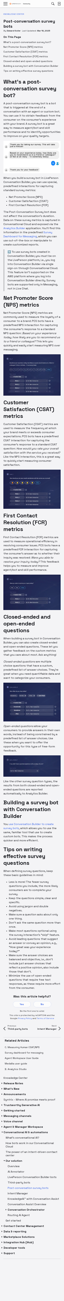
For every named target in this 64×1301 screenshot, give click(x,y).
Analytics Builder (14, 228)
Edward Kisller (14, 30)
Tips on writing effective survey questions (28, 70)
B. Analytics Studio (16, 1069)
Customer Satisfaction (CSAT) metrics (25, 51)
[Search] (53, 3)
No (42, 1004)
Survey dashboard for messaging (24, 1052)
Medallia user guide (16, 1063)
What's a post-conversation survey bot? (27, 42)
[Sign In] (59, 3)
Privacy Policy (25, 1018)
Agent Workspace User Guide (22, 1058)
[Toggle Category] (2, 1083)
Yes (22, 1004)
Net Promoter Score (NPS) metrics (23, 46)
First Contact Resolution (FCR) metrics (25, 56)
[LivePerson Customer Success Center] (20, 4)
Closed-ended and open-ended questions (28, 61)
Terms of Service (45, 1018)
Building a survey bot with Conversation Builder (30, 65)
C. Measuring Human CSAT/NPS (22, 1047)
